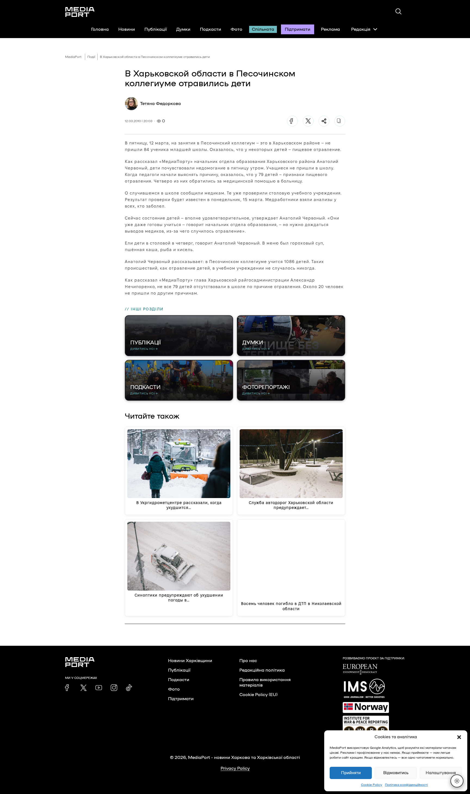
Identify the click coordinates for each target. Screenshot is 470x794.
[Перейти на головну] (80, 12)
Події (91, 56)
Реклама (330, 29)
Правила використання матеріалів (265, 682)
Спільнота (263, 29)
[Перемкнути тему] (456, 780)
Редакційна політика (262, 670)
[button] (459, 737)
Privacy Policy (235, 768)
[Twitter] (308, 121)
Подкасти (210, 29)
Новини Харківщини (190, 661)
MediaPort (73, 56)
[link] (68, 687)
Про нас (248, 661)
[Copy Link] (339, 121)
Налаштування (441, 773)
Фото (236, 29)
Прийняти (351, 773)
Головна (100, 29)
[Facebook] (292, 121)
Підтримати (297, 29)
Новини (126, 29)
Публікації (155, 29)
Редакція (360, 29)
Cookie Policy (371, 784)
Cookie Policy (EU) (258, 695)
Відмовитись (396, 773)
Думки (183, 29)
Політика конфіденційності (406, 784)
